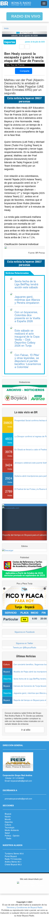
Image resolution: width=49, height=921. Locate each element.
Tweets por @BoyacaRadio (24, 647)
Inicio (6, 28)
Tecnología (9, 827)
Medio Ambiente (12, 830)
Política (8, 835)
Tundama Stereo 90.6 (14, 853)
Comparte (24, 70)
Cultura (8, 824)
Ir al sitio (25, 729)
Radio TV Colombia (13, 859)
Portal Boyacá (11, 856)
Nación (8, 816)
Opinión (16, 835)
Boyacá (8, 813)
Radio (8, 838)
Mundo (8, 819)
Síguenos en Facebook (25, 632)
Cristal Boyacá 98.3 (13, 864)
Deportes (9, 822)
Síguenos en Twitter (24, 643)
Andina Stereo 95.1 (13, 861)
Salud (7, 832)
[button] (5, 523)
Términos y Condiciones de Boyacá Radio (24, 907)
